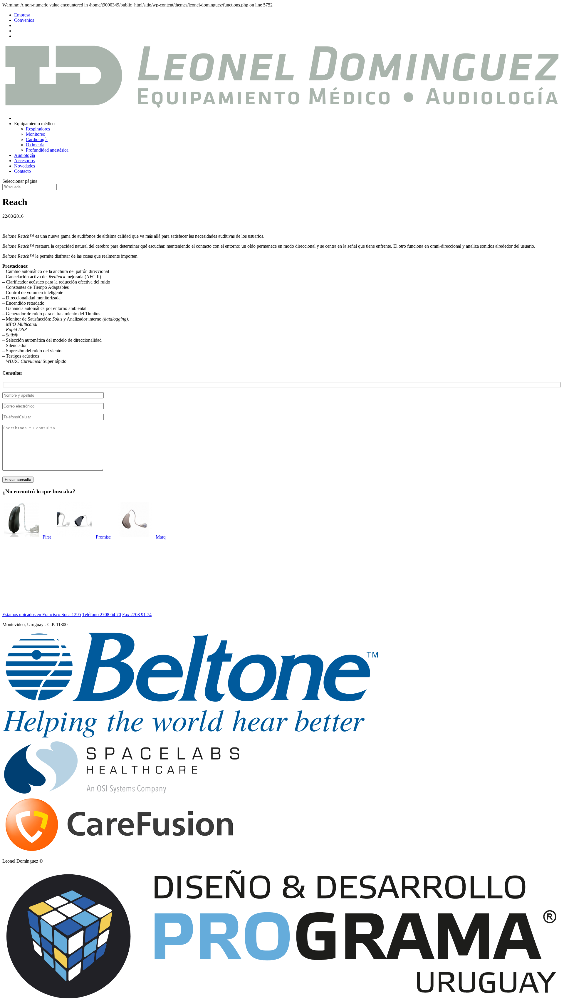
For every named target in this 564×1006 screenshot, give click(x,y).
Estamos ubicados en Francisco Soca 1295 (41, 614)
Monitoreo (35, 134)
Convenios (24, 20)
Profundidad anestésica (47, 149)
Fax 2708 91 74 (137, 614)
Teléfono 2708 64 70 (101, 614)
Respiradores (38, 128)
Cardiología (37, 139)
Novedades (24, 165)
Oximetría (35, 144)
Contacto (22, 171)
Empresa (22, 14)
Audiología (24, 155)
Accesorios (24, 160)
